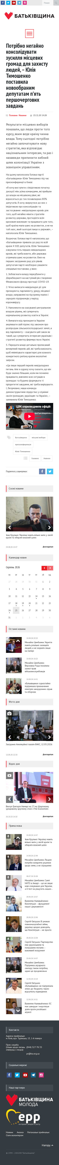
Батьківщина (21, 437)
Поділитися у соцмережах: (16, 471)
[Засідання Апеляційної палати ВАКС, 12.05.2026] (29, 725)
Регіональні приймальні (38, 1132)
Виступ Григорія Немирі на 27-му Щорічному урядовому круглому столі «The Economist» (27, 807)
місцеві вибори (38, 437)
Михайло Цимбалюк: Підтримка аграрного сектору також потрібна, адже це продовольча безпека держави (36, 966)
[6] (23, 603)
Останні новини (17, 628)
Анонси (20, 1132)
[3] (9, 610)
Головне (13, 115)
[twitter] (8, 3)
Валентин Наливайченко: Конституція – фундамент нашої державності (37, 903)
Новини (22, 115)
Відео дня (14, 763)
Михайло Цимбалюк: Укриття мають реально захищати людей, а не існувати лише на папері (38, 646)
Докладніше (48, 547)
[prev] (9, 527)
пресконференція (23, 444)
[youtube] (14, 3)
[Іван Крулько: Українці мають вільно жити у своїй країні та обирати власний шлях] (29, 514)
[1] (36, 596)
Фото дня (14, 701)
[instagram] (25, 3)
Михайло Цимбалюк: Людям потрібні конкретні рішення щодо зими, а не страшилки (38, 862)
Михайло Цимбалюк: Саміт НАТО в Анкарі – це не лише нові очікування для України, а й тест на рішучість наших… (39, 884)
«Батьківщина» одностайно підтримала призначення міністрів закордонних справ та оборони (38, 687)
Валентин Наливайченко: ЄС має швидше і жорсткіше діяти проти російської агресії (38, 1008)
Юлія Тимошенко (22, 451)
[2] (16, 603)
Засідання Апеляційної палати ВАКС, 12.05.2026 (29, 744)
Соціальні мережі (18, 1065)
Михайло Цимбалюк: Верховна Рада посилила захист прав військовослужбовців (37, 667)
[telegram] (19, 3)
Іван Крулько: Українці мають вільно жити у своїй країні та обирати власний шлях (29, 536)
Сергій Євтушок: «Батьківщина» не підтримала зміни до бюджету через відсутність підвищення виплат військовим (39, 987)
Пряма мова (15, 825)
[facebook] (3, 3)
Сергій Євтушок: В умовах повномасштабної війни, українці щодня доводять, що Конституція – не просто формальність (38, 925)
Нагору (46, 1145)
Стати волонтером (14, 1135)
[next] (49, 527)
